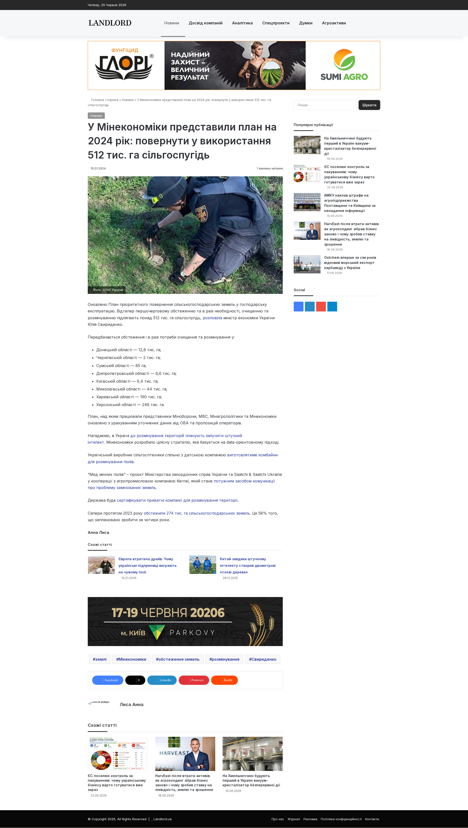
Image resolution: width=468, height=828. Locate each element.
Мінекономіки (132, 659)
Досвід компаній (206, 22)
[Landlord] (110, 23)
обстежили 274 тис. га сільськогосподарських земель (196, 513)
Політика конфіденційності (341, 819)
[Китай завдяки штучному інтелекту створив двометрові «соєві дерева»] (202, 565)
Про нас (278, 819)
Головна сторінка (104, 100)
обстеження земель (179, 659)
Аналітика (242, 22)
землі (101, 659)
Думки (305, 22)
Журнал (294, 819)
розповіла (212, 317)
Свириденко (264, 659)
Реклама (310, 819)
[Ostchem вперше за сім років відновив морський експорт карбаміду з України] (307, 264)
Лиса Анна (132, 704)
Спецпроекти (276, 22)
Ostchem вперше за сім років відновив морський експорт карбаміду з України (350, 262)
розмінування (225, 659)
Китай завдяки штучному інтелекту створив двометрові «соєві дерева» (248, 565)
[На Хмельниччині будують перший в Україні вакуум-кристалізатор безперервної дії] (253, 754)
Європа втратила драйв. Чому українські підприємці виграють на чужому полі (147, 565)
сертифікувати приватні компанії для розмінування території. (178, 500)
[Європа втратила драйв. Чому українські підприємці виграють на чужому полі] (101, 565)
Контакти (372, 819)
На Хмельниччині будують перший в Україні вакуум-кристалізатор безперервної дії (251, 780)
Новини (171, 22)
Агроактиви (334, 22)
